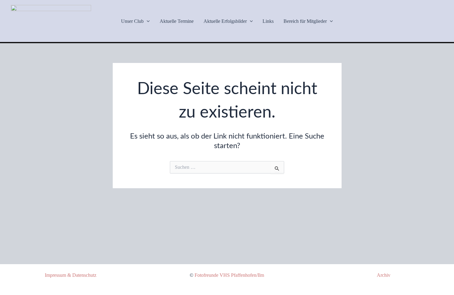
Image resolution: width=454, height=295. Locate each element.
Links (268, 21)
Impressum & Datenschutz (70, 275)
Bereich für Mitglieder (305, 21)
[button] (147, 21)
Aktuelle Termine (177, 21)
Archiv (383, 275)
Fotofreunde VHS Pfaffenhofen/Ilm (229, 275)
